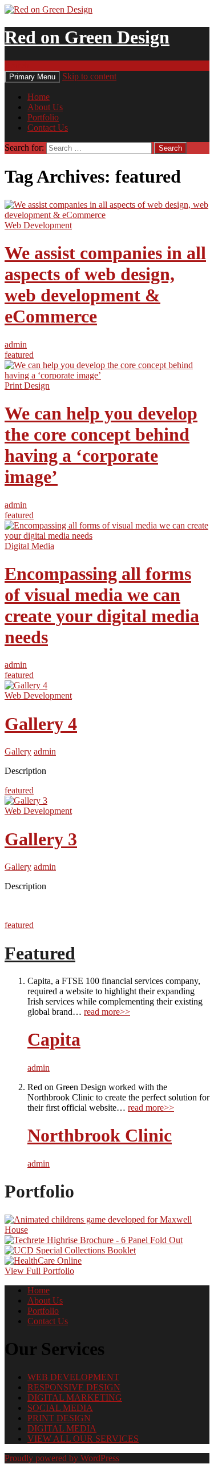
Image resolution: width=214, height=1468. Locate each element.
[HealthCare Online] (43, 1260)
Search (17, 65)
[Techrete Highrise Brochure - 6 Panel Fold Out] (94, 1240)
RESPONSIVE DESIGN (73, 1387)
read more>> (107, 1012)
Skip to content (89, 76)
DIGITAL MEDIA (61, 1428)
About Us (45, 107)
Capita (53, 1039)
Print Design (27, 385)
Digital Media (29, 546)
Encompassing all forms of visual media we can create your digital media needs (102, 605)
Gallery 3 (41, 839)
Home (38, 97)
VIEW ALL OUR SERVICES (83, 1438)
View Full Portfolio (39, 1271)
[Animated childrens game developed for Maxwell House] (107, 1230)
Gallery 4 (41, 723)
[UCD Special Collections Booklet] (70, 1250)
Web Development (38, 225)
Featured (40, 953)
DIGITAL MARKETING (74, 1397)
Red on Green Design (87, 37)
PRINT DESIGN (59, 1418)
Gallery (18, 751)
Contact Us (47, 127)
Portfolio (43, 117)
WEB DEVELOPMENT (73, 1377)
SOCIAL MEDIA (60, 1408)
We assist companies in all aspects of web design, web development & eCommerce (105, 284)
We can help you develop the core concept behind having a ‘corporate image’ (101, 445)
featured (19, 355)
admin (16, 344)
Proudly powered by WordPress (62, 1458)
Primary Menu (32, 76)
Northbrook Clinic (99, 1135)
